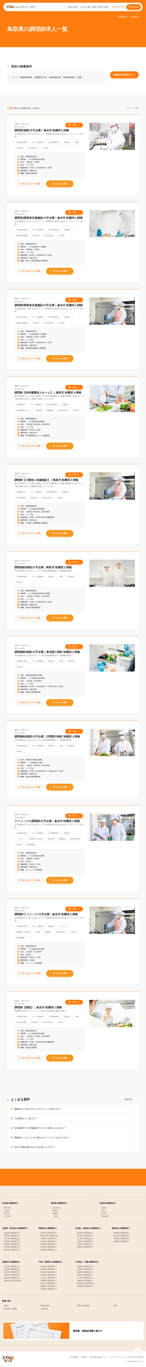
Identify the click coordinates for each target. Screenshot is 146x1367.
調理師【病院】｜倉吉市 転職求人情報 (38, 1007)
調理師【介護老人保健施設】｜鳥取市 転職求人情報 (46, 479)
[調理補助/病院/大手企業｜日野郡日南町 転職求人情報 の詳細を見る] (110, 742)
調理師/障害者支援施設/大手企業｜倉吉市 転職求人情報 (49, 305)
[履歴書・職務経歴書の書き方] (138, 1331)
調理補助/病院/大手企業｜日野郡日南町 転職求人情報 (47, 736)
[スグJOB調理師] (8, 1361)
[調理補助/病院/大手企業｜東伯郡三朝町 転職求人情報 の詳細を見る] (110, 658)
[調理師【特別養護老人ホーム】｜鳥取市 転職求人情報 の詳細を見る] (110, 398)
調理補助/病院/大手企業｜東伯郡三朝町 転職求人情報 (47, 651)
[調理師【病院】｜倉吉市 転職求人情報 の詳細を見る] (110, 1013)
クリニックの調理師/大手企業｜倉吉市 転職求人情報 (47, 821)
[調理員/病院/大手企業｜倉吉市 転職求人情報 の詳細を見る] (110, 136)
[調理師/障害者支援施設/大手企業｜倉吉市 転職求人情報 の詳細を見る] (110, 311)
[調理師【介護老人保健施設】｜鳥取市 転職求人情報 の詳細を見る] (110, 486)
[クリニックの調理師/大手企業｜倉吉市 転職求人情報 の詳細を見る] (110, 827)
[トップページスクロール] (137, 1351)
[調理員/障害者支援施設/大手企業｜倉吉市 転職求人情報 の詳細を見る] (110, 223)
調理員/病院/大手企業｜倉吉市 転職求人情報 (42, 130)
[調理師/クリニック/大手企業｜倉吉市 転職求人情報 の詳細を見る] (110, 920)
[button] (73, 1109)
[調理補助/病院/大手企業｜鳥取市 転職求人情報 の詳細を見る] (110, 573)
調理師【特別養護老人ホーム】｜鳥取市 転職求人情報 (48, 392)
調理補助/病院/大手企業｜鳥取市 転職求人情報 (43, 567)
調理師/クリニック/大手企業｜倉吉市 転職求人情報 (46, 914)
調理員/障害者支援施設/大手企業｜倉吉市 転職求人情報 (49, 217)
